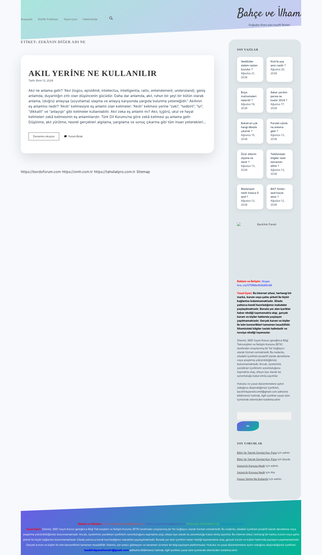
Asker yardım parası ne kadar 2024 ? (279, 96)
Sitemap (143, 171)
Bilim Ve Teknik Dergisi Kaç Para (257, 452)
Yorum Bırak (75, 136)
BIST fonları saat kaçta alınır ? (278, 192)
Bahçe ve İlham (269, 14)
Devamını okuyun (46, 137)
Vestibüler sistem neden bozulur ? (249, 65)
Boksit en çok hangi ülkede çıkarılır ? (249, 127)
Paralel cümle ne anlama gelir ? (279, 127)
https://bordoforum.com (41, 171)
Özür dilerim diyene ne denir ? (249, 158)
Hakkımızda (90, 19)
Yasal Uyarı (70, 19)
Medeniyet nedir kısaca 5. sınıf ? (250, 192)
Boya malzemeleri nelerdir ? (249, 96)
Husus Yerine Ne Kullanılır (252, 479)
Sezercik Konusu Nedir (251, 465)
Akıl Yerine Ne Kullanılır (92, 73)
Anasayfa (26, 19)
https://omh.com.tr (77, 171)
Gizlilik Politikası (48, 19)
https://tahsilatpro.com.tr (114, 171)
